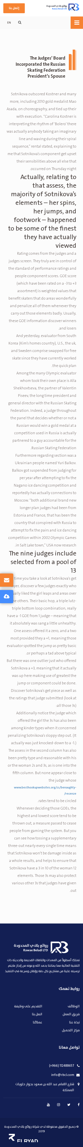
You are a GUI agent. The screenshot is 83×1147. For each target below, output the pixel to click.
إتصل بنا (14, 8)
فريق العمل (71, 1014)
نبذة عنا (74, 1022)
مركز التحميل (71, 1030)
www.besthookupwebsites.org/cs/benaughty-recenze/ (45, 790)
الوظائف (74, 1006)
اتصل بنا (37, 1014)
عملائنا (37, 1022)
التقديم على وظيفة (28, 1006)
